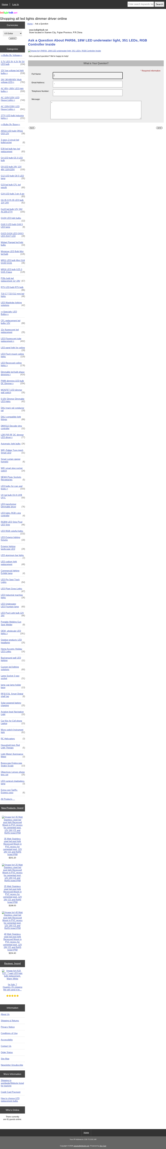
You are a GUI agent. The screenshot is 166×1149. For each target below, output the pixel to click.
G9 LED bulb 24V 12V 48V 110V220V (13, 168)
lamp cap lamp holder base (13, 686)
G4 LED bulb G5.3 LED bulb (13, 159)
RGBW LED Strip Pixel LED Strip (13, 523)
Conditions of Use (9, 1033)
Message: (36, 99)
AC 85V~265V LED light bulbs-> (13, 89)
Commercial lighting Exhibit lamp (13, 571)
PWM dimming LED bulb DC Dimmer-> (13, 382)
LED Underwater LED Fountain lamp (13, 605)
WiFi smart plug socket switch (13, 469)
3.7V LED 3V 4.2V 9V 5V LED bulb (13, 62)
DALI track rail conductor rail (13, 409)
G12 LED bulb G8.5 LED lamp (13, 177)
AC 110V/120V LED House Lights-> (13, 98)
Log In (15, 4)
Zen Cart (103, 1146)
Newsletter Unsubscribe (12, 1065)
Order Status (7, 1052)
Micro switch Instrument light (13, 731)
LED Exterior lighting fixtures (13, 538)
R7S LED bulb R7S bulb (13, 288)
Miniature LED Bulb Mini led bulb (13, 252)
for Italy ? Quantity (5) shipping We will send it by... (12, 987)
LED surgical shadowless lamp (13, 782)
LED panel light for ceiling (13, 348)
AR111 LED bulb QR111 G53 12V (13, 132)
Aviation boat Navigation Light (13, 713)
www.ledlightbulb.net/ (81, 1146)
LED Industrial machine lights (13, 596)
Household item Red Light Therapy (13, 746)
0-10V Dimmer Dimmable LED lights (13, 400)
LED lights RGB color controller (13, 514)
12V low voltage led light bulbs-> (13, 71)
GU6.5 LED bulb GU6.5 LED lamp (13, 225)
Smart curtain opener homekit (13, 460)
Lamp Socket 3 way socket (13, 677)
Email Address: (38, 82)
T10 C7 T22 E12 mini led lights (13, 295)
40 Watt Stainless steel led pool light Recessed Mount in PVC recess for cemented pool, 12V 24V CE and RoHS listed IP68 (12, 942)
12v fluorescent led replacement (13, 330)
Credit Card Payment (10, 1092)
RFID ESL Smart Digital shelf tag (13, 695)
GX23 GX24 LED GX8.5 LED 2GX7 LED (13, 234)
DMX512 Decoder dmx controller (13, 427)
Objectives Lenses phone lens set (13, 773)
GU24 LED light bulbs (13, 219)
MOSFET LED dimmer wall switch (13, 391)
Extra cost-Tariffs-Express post (13, 791)
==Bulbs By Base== (10, 124)
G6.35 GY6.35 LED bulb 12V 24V (13, 201)
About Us (5, 1014)
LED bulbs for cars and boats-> (13, 487)
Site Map (5, 1058)
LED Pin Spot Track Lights (13, 580)
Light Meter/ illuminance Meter (13, 755)
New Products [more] (12, 808)
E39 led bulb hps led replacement (13, 150)
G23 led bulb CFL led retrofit (13, 186)
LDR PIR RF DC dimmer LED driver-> (13, 436)
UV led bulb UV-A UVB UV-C (13, 496)
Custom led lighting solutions (13, 668)
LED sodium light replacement (13, 562)
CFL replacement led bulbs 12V (13, 321)
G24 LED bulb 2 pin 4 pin (13, 195)
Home (5, 4)
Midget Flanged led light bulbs (13, 243)
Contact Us (6, 1046)
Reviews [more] (12, 963)
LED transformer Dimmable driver (13, 505)
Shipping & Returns (10, 1020)
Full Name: (36, 74)
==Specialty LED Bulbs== (9, 313)
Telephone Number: (40, 91)
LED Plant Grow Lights (13, 589)
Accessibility (7, 1040)
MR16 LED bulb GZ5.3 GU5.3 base (13, 270)
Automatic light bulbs (13, 443)
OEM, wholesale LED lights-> (13, 632)
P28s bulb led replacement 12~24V (13, 279)
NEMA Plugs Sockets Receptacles (13, 478)
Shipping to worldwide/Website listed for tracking (12, 1083)
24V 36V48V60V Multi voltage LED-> (13, 80)
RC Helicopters (13, 738)
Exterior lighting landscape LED (13, 547)
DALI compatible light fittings (13, 418)
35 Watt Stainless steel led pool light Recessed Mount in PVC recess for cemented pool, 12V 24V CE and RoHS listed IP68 (12, 847)
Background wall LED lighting (13, 659)
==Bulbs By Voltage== (11, 55)
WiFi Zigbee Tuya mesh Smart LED (13, 451)
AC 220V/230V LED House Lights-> (13, 107)
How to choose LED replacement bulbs (10, 1099)
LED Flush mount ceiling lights (13, 355)
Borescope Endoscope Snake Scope (13, 764)
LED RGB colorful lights (13, 532)
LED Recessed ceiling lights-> (13, 364)
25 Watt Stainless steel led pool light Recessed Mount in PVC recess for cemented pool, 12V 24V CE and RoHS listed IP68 (12, 894)
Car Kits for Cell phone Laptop (13, 722)
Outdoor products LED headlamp (13, 641)
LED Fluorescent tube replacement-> (13, 339)
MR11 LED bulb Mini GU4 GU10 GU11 (13, 261)
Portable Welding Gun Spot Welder (13, 623)
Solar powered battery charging (13, 704)
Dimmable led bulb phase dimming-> (13, 373)
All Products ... (8, 799)
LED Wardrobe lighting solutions (13, 303)
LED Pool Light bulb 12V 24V (13, 614)
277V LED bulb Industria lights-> (13, 116)
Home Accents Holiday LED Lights (13, 650)
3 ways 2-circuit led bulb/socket (13, 141)
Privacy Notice (8, 1027)
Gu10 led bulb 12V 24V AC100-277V (13, 210)
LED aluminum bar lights (13, 556)
